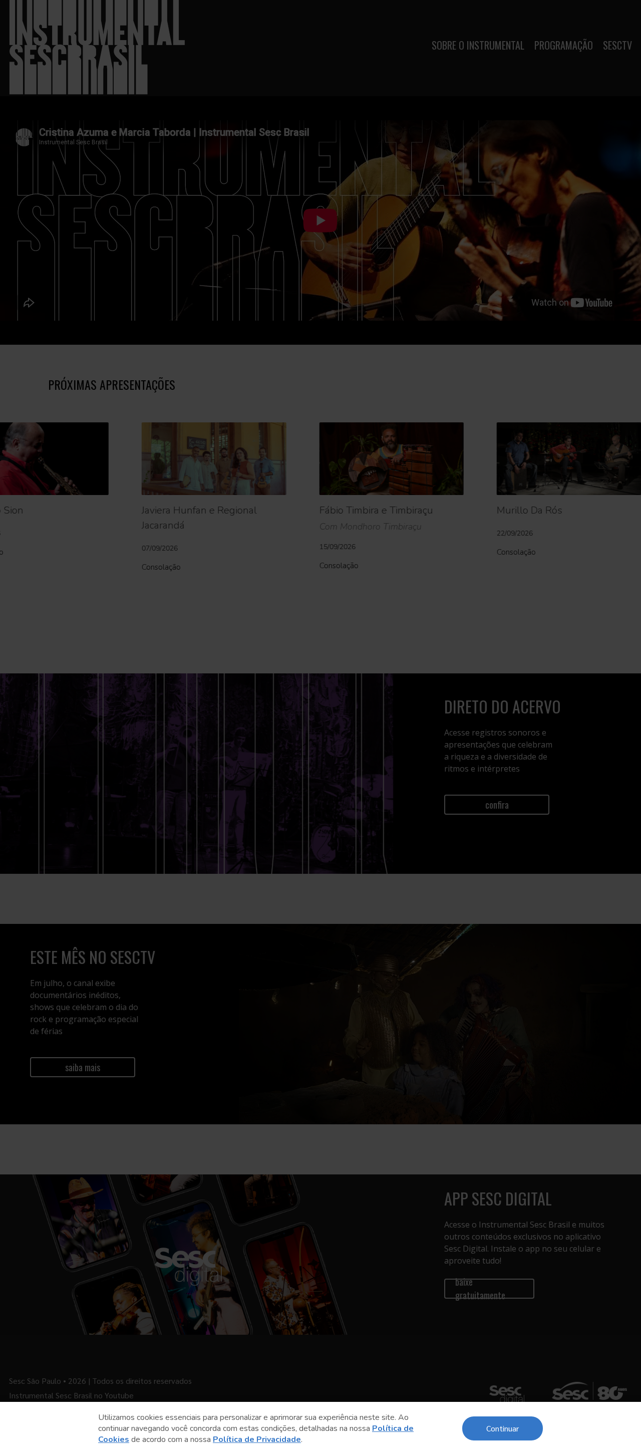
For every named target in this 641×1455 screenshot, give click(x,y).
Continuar (502, 1428)
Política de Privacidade (257, 1439)
